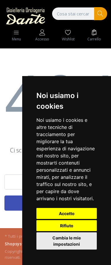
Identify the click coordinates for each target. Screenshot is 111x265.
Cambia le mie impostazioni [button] (66, 241)
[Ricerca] (100, 13)
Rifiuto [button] (66, 225)
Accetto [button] (67, 213)
